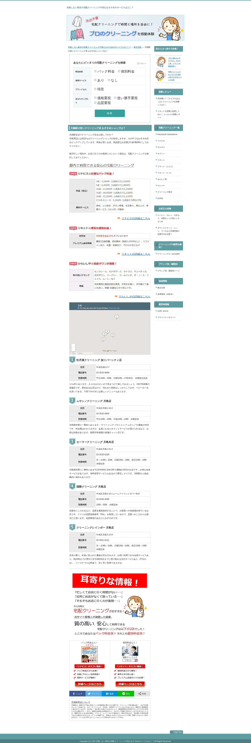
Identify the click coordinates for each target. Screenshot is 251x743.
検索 (110, 113)
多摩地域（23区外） (166, 294)
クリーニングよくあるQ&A (169, 254)
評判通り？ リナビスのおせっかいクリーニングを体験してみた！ (169, 101)
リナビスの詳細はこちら (136, 218)
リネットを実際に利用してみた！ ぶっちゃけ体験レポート (169, 114)
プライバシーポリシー (167, 317)
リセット (142, 63)
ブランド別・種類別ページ (168, 271)
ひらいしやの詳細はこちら (134, 296)
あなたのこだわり (81, 101)
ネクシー (161, 154)
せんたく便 (162, 179)
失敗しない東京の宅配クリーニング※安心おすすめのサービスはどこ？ (99, 47)
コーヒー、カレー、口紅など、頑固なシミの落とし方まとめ (168, 218)
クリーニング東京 (165, 192)
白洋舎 (160, 198)
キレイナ (161, 186)
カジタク (161, 147)
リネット (161, 160)
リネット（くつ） (165, 173)
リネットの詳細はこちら (136, 253)
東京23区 (138, 47)
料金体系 (79, 72)
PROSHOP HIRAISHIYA (167, 134)
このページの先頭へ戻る (176, 732)
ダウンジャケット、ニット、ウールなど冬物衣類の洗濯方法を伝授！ (168, 231)
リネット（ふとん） (166, 166)
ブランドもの (80, 89)
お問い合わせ (163, 311)
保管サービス (80, 80)
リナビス (161, 141)
